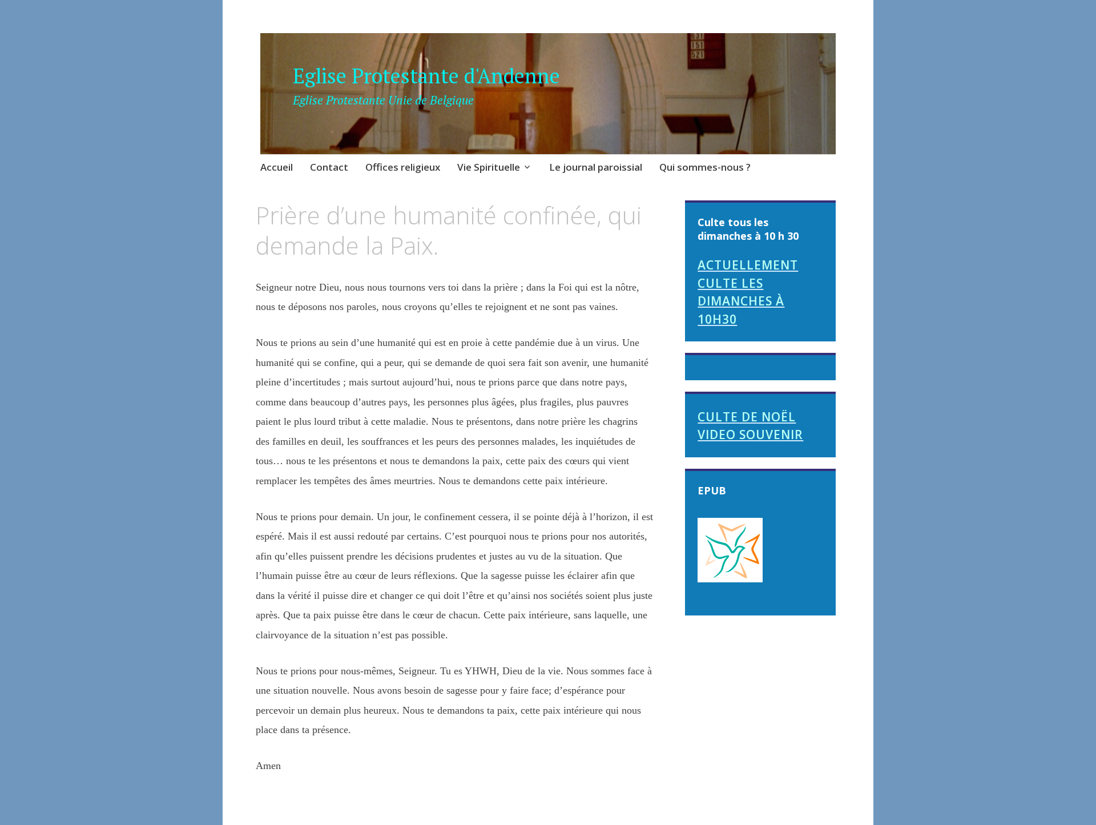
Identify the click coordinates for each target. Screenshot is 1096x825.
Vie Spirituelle (488, 167)
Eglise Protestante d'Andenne (426, 75)
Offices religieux (402, 167)
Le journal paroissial (595, 167)
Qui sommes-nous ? (705, 167)
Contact (329, 167)
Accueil (276, 167)
